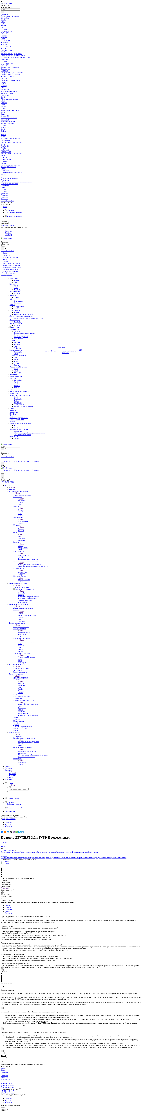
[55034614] (5, 861)
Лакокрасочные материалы (23, 608)
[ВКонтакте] (2, 832)
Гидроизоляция (23, 521)
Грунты (20, 510)
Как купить (9, 909)
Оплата (7, 911)
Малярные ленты (24, 632)
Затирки (20, 546)
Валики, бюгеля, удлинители (28, 704)
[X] (11, 832)
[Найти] (2, 12)
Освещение (22, 762)
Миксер (123, 858)
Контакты (4, 1078)
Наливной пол (23, 572)
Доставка (8, 913)
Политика (4, 1076)
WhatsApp (8, 235)
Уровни (84, 858)
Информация (5, 1079)
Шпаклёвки (22, 500)
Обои (19, 536)
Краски (20, 614)
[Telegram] (22, 832)
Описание (8, 905)
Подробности (5, 888)
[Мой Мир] (8, 832)
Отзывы (8, 907)
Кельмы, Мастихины (113, 858)
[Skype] (19, 832)
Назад (13, 487)
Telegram (8, 233)
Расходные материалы (21, 627)
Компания (12, 774)
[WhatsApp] (16, 832)
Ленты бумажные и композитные (29, 565)
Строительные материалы (22, 495)
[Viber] (14, 832)
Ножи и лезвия (70, 858)
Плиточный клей (24, 580)
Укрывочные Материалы (26, 657)
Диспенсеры (35, 858)
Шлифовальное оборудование (28, 742)
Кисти (9, 858)
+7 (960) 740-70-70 (7, 201)
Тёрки (62, 858)
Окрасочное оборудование (27, 751)
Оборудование (18, 736)
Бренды (3, 1070)
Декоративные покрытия (22, 587)
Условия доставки (7, 1085)
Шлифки (78, 858)
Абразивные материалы (26, 642)
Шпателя (21, 683)
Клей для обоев (23, 555)
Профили (21, 529)
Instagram (8, 231)
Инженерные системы (21, 668)
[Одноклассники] (5, 832)
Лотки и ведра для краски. (96, 858)
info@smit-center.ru (8, 225)
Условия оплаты (6, 1083)
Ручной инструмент (20, 678)
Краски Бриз (22, 593)
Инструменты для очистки (21, 858)
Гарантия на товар (7, 1087)
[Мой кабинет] (2, 459)
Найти (3, 1110)
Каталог (12, 489)
